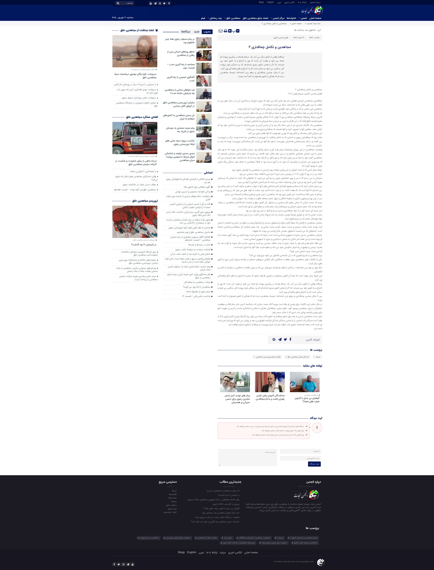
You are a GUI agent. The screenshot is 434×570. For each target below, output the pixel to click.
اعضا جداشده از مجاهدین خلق (137, 30)
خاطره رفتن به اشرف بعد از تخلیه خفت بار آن (190, 254)
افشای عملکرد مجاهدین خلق (142, 117)
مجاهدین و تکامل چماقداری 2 (270, 47)
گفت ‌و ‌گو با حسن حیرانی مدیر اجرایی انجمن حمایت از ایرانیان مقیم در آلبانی (190, 206)
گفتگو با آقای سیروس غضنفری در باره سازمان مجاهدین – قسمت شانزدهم (190, 238)
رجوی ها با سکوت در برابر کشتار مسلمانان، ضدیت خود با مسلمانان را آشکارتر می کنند (188, 221)
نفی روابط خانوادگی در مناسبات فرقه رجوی (239, 542)
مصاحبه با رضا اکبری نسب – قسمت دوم (181, 66)
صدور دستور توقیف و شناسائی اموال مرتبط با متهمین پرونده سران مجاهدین (180, 157)
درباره (223, 552)
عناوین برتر (228, 537)
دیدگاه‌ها (185, 32)
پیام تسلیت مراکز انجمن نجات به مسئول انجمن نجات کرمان (189, 268)
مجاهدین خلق (233, 18)
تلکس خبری (289, 2)
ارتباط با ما (302, 2)
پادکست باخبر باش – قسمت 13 (196, 296)
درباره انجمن (315, 2)
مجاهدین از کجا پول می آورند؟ (196, 287)
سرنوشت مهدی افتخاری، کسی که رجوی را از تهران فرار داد (137, 91)
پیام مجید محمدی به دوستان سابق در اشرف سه (180, 129)
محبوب (207, 32)
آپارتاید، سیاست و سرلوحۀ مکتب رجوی (192, 249)
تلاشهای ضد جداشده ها (304, 30)
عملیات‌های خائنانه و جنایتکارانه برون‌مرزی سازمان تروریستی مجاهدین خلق (138, 262)
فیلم (203, 18)
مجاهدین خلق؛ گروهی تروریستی (178, 537)
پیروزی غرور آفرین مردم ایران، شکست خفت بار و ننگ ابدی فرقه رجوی (188, 214)
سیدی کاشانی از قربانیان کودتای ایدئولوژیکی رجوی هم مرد (188, 181)
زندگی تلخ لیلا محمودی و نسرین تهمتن (192, 191)
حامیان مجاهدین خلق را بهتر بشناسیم (193, 232)
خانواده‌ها (291, 18)
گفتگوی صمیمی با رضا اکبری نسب (181, 78)
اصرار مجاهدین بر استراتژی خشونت (303, 537)
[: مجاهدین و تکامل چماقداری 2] (220, 31)
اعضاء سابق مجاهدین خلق (255, 18)
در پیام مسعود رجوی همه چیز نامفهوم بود (180, 40)
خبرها (318, 357)
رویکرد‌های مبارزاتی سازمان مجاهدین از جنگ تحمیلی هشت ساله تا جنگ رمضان (137, 270)
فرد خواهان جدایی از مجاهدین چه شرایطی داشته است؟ (180, 91)
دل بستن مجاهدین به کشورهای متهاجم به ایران (179, 117)
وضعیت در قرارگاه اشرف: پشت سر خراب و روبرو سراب (217, 517)
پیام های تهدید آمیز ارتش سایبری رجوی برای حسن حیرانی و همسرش (237, 399)
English (270, 2)
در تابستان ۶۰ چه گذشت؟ (143, 244)
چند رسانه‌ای (216, 18)
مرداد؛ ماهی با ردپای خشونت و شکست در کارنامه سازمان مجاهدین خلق (135, 162)
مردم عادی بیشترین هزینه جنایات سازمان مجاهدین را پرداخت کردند (138, 278)
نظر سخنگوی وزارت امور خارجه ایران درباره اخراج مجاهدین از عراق (188, 276)
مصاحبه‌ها (172, 497)
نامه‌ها (174, 501)
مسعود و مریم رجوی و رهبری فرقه (274, 542)
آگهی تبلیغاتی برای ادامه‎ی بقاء (197, 187)
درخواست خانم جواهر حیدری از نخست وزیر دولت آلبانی (188, 198)
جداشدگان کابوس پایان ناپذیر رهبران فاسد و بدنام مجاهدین (270, 397)
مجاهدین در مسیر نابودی (149, 537)
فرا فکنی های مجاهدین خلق (298, 357)
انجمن (304, 18)
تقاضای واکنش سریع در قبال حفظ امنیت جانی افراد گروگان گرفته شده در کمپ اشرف (187, 260)
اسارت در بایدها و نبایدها (199, 245)
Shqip (261, 2)
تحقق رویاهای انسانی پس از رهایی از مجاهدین (181, 53)
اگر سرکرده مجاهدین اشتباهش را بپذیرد (223, 490)
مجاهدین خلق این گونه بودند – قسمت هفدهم (135, 189)
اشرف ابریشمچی (169, 512)
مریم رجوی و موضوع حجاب (198, 291)
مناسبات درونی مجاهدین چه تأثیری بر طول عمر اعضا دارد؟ (215, 521)
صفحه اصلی (315, 18)
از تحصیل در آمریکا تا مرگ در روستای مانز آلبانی (135, 84)
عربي (279, 2)
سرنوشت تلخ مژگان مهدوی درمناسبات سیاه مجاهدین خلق (135, 75)
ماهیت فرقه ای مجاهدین (207, 537)
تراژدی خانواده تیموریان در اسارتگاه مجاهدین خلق (137, 104)
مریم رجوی (172, 508)
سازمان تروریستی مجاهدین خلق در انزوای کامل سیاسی (179, 104)
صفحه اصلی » (296, 23)
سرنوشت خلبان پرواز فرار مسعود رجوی (139, 98)
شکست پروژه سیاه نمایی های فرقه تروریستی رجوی (180, 142)
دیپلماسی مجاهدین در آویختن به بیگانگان (254, 537)
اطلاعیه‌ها (172, 494)
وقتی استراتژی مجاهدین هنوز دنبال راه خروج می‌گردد (136, 178)
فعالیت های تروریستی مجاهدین (268, 357)
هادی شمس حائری (280, 37)
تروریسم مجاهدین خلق (145, 201)
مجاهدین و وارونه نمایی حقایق (305, 542)
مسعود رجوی (171, 504)
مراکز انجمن (278, 18)
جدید (196, 32)
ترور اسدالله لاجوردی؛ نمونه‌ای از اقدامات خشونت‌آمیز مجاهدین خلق (139, 253)
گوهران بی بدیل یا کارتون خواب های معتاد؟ (307, 399)
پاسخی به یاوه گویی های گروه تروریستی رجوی (189, 227)
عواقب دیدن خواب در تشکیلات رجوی (140, 184)
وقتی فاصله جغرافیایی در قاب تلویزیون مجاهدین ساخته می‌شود (213, 499)
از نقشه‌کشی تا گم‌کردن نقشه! (143, 171)
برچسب (280, 537)
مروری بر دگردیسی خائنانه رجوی (226, 503)
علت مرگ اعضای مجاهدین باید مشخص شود (221, 512)
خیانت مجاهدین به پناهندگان (197, 282)
